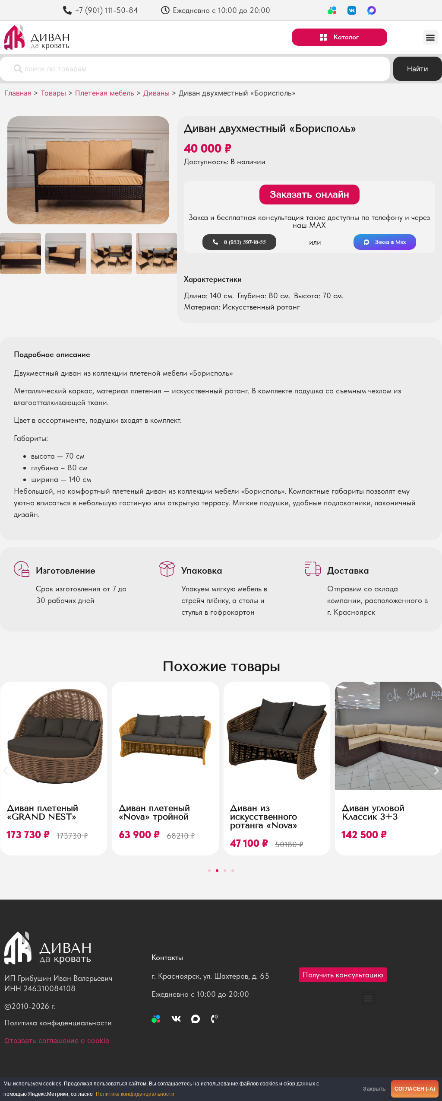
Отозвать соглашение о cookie (56, 1040)
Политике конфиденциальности (135, 1094)
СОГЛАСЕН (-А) (415, 1089)
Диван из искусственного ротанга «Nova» (263, 816)
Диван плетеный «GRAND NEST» (42, 812)
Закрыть (374, 1089)
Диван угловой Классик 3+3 (373, 812)
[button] (430, 37)
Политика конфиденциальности (58, 1022)
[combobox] (195, 69)
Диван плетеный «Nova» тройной (154, 812)
